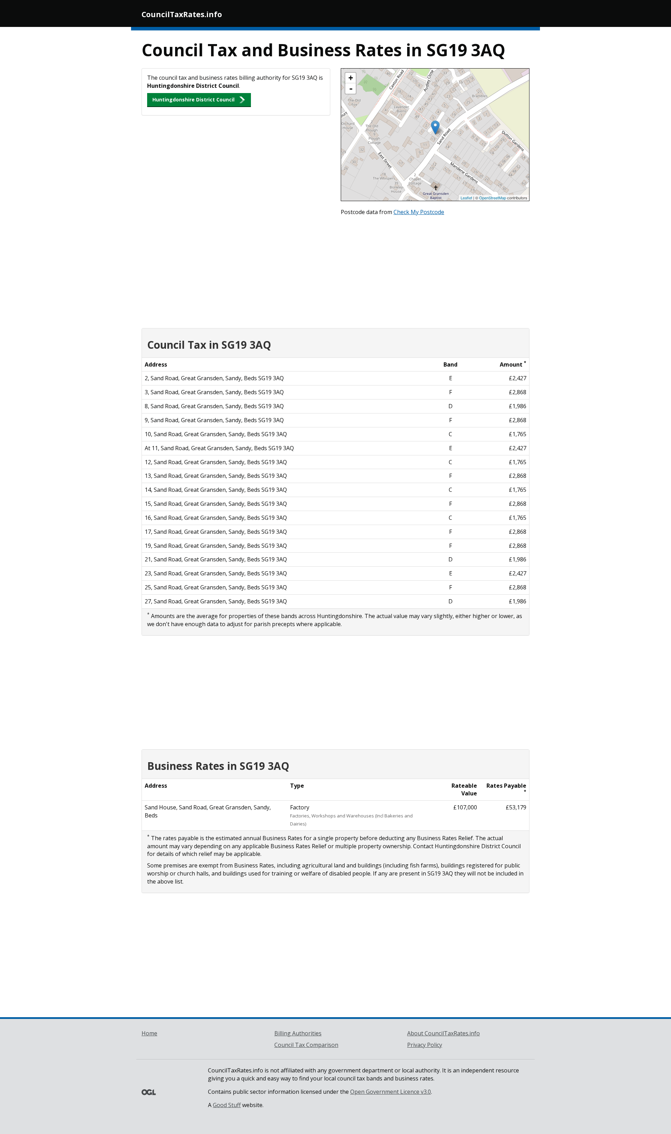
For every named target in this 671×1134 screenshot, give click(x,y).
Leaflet (466, 197)
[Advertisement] (335, 270)
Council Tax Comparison (306, 1045)
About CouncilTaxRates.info (443, 1033)
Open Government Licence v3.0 (390, 1092)
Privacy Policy (424, 1045)
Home (149, 1033)
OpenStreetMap (492, 197)
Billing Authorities (298, 1033)
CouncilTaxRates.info (182, 14)
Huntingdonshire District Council (193, 99)
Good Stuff (227, 1105)
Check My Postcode (419, 212)
